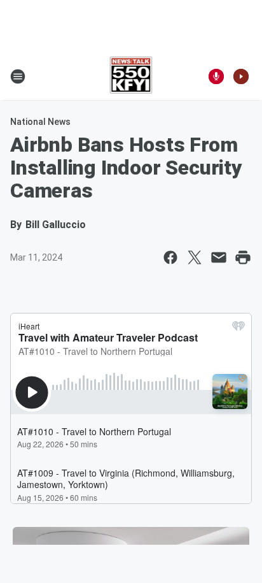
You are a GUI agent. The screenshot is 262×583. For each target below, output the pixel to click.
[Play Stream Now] (241, 76)
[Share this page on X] (194, 257)
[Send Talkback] (216, 76)
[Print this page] (243, 257)
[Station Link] (131, 76)
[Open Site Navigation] (17, 76)
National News (40, 122)
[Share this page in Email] (219, 257)
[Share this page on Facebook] (170, 257)
